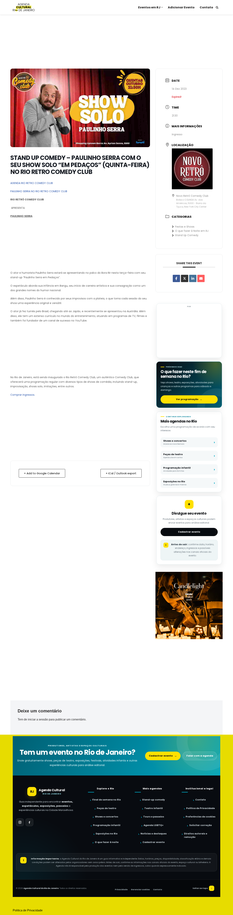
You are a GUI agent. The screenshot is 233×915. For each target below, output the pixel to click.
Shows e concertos (106, 816)
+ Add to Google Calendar (42, 473)
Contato (206, 7)
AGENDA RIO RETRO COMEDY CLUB (31, 183)
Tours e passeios (153, 816)
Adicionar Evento (181, 7)
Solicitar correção (200, 825)
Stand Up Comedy (186, 235)
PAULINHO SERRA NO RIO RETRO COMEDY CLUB (38, 191)
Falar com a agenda (199, 755)
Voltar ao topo (202, 888)
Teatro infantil (153, 808)
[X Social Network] (184, 278)
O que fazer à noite (107, 842)
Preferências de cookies (200, 816)
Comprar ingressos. (22, 395)
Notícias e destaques (154, 833)
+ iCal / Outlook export (121, 473)
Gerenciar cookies (140, 889)
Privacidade (121, 889)
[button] (162, 7)
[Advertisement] (116, 41)
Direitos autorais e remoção (195, 835)
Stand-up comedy (153, 799)
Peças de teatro (106, 808)
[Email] (201, 278)
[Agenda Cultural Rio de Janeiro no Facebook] (29, 822)
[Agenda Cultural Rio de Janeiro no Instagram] (20, 822)
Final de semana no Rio (106, 799)
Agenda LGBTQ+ (153, 825)
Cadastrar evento (189, 531)
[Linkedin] (192, 278)
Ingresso (177, 134)
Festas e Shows (184, 226)
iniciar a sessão (38, 719)
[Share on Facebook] (176, 278)
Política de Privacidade (200, 808)
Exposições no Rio (107, 833)
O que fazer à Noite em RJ (191, 231)
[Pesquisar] (217, 7)
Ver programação (189, 399)
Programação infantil (106, 825)
